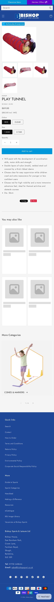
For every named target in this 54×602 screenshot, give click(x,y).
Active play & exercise (15, 24)
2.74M (19, 132)
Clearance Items (14, 2)
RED (6, 122)
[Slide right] (33, 403)
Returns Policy (10, 449)
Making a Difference (13, 499)
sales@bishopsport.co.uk (22, 567)
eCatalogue (9, 510)
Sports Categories (12, 488)
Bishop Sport (29, 597)
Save (34, 201)
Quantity (5, 137)
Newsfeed (9, 493)
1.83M (7, 132)
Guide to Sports (11, 482)
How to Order (10, 438)
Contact (8, 432)
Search (8, 426)
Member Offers (38, 2)
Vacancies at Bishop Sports (16, 522)
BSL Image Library (12, 516)
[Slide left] (21, 403)
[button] (3, 16)
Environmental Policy (13, 460)
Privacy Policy (10, 455)
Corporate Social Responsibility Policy (21, 466)
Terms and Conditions (14, 443)
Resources (9, 505)
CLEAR (18, 122)
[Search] (50, 8)
